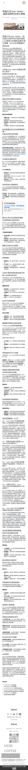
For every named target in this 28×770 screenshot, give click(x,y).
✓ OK (14, 768)
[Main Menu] (4, 2)
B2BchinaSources (6, 764)
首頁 (3, 17)
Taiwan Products (14, 763)
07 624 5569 (14, 719)
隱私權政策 (12, 764)
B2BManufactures (21, 763)
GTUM (9, 763)
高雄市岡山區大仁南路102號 (14, 717)
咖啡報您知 (8, 17)
